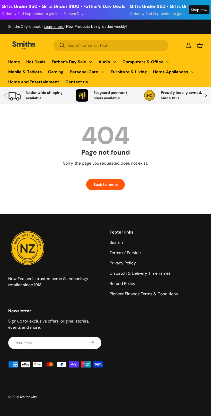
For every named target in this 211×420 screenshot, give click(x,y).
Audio (104, 62)
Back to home (105, 184)
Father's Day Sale (69, 62)
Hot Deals (36, 62)
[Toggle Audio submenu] (114, 62)
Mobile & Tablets (25, 72)
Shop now (199, 9)
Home (14, 62)
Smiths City (28, 397)
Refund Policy (122, 283)
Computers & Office (143, 62)
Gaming (56, 72)
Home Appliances (170, 72)
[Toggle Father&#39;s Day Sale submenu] (90, 62)
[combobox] (111, 45)
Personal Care (84, 72)
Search (116, 242)
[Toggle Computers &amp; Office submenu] (168, 62)
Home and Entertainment (33, 82)
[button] (199, 45)
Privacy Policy (123, 263)
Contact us (76, 82)
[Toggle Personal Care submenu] (102, 72)
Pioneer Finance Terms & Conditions (144, 294)
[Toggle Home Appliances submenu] (192, 72)
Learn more (54, 26)
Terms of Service (125, 252)
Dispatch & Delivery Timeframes (140, 273)
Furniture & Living (129, 72)
